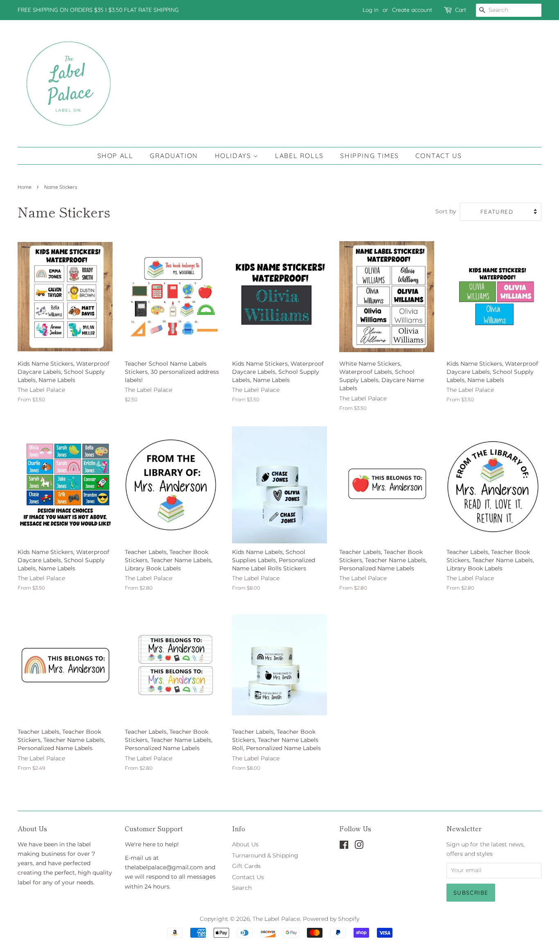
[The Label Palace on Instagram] (358, 846)
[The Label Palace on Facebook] (344, 846)
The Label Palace (276, 919)
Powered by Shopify (331, 919)
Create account (412, 10)
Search (242, 887)
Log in (371, 10)
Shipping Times (369, 156)
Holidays (234, 156)
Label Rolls (299, 156)
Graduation (174, 156)
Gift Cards (246, 866)
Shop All (115, 156)
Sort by (445, 211)
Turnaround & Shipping (265, 855)
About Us (245, 844)
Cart (460, 10)
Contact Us (438, 156)
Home (25, 187)
